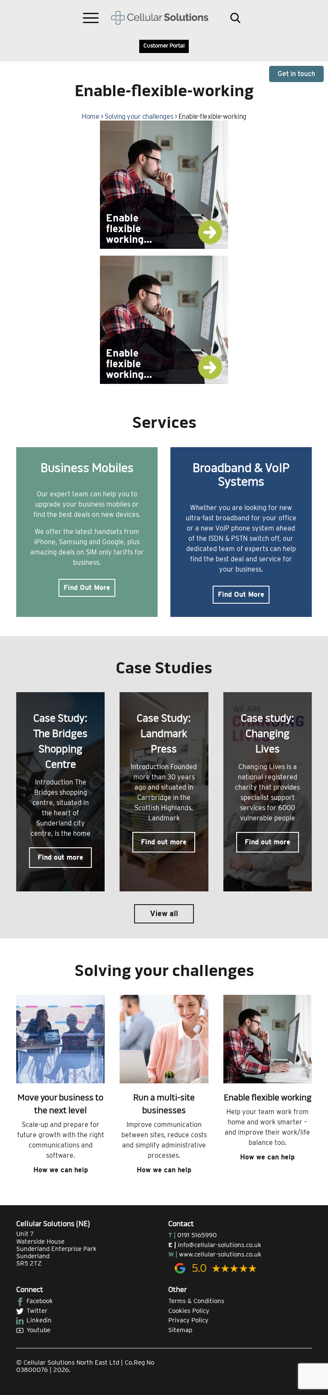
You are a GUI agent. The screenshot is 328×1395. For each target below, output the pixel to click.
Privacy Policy (188, 1320)
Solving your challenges (139, 116)
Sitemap (180, 1330)
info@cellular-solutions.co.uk (219, 1245)
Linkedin (39, 1320)
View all (164, 913)
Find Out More (87, 588)
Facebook (39, 1301)
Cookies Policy (188, 1311)
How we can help (60, 1170)
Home (90, 116)
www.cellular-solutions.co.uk (220, 1254)
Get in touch (296, 74)
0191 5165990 (197, 1235)
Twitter (36, 1311)
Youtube (38, 1330)
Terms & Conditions (196, 1301)
